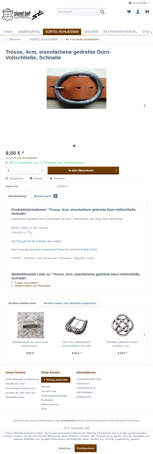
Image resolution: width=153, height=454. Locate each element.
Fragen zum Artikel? (26, 282)
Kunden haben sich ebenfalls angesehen (70, 303)
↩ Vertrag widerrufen (56, 379)
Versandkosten (68, 420)
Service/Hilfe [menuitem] (139, 2)
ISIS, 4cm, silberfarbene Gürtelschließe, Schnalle (76, 344)
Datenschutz (83, 396)
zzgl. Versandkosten (27, 158)
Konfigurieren (85, 448)
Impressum (83, 383)
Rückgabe (47, 399)
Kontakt (45, 386)
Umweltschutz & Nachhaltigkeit (85, 390)
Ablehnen (65, 448)
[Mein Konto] (138, 12)
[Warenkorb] (147, 12)
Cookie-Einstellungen (89, 378)
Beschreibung (17, 196)
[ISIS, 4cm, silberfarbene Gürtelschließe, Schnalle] (76, 325)
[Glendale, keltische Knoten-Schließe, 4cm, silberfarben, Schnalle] (122, 325)
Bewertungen (45, 196)
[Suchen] (102, 12)
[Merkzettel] (128, 12)
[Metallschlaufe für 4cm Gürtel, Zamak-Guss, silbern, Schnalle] (30, 325)
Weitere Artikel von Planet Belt (32, 285)
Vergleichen (16, 178)
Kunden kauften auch (22, 303)
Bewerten (59, 178)
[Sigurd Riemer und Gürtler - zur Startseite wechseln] (23, 17)
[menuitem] (81, 12)
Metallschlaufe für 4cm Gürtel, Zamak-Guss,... (30, 344)
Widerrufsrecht (49, 404)
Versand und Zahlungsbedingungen (54, 393)
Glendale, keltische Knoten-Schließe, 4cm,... (122, 344)
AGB (43, 408)
